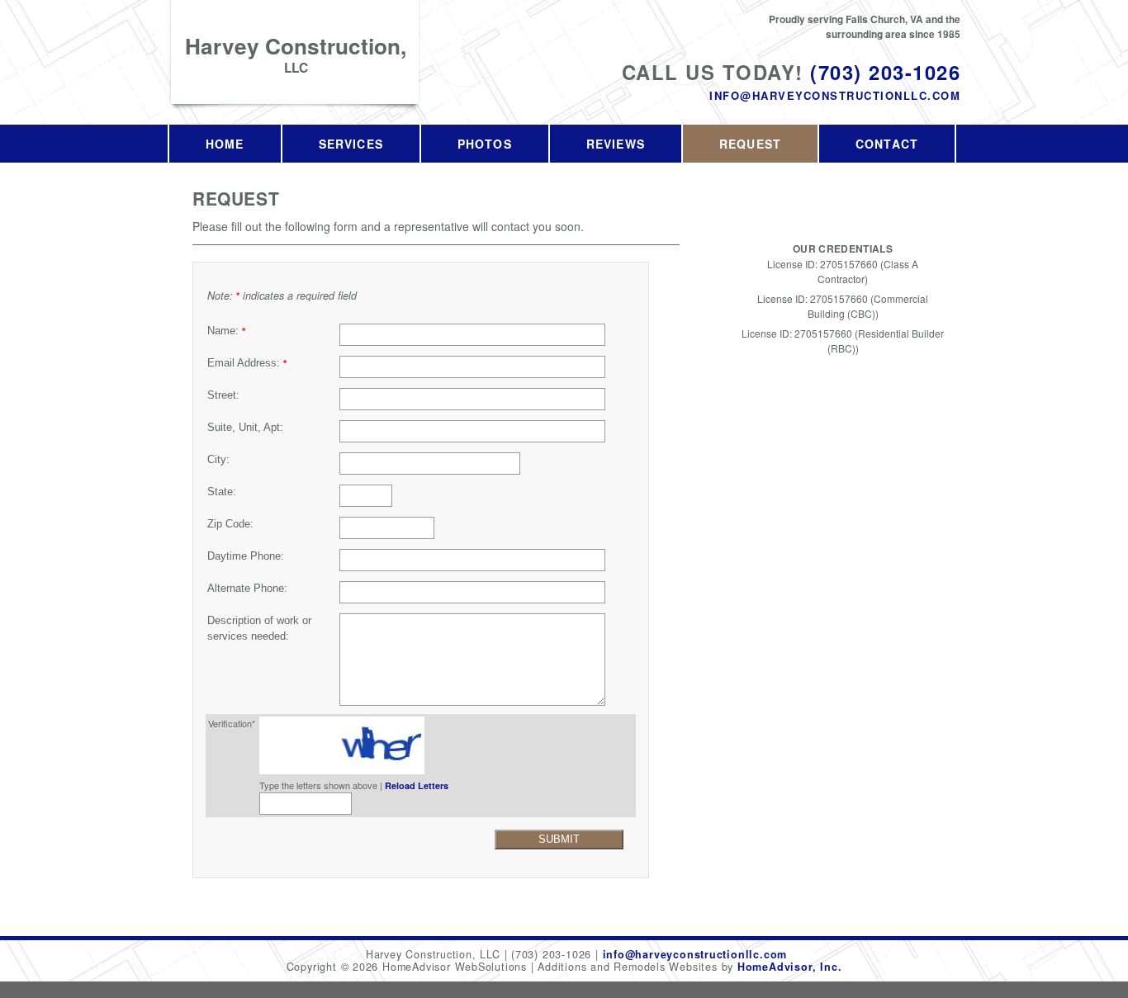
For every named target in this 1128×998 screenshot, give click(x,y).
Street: (223, 395)
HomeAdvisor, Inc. (789, 966)
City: (218, 460)
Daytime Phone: (245, 556)
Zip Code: (230, 524)
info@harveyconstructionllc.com (834, 95)
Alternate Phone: (247, 588)
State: (221, 492)
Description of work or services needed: (259, 628)
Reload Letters (416, 785)
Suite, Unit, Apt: (245, 427)
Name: (226, 331)
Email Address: (247, 363)
